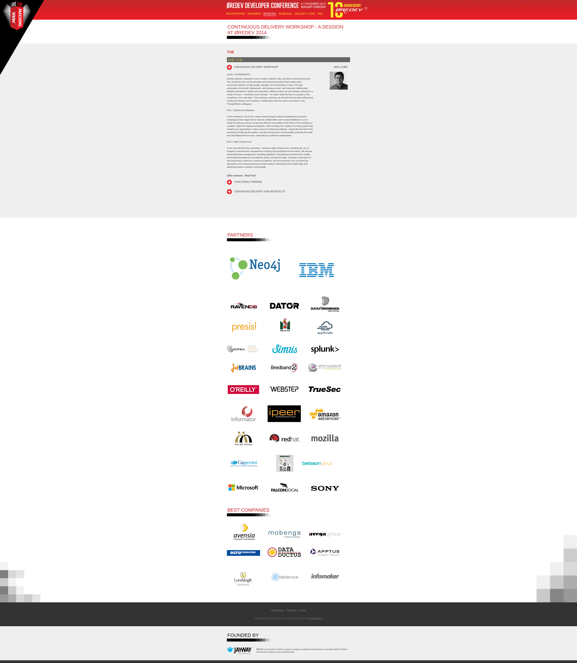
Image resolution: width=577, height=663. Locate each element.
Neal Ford (341, 67)
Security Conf (305, 13)
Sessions (269, 13)
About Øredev (277, 610)
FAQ (320, 13)
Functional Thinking (248, 181)
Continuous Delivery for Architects (259, 191)
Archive (302, 610)
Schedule (285, 13)
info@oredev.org (315, 618)
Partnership (291, 610)
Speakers (254, 13)
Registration (235, 13)
